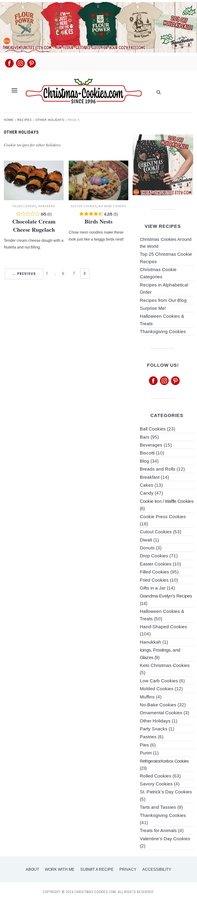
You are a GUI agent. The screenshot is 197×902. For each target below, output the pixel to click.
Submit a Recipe (97, 869)
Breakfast (150, 477)
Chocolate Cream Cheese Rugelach (33, 225)
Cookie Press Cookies (163, 516)
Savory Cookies (156, 783)
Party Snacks (153, 728)
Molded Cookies (156, 688)
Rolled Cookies (155, 775)
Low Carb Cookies (159, 680)
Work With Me (59, 869)
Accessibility (156, 869)
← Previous (24, 274)
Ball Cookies (153, 428)
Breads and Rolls (157, 469)
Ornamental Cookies (161, 712)
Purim (146, 752)
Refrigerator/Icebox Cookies (164, 761)
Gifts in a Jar (153, 588)
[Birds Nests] (99, 164)
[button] (14, 90)
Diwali (146, 539)
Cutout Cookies (156, 531)
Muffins (147, 696)
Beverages (151, 445)
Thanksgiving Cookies (163, 331)
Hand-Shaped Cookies (163, 626)
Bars (144, 437)
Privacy (127, 869)
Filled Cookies (24, 206)
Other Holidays (50, 120)
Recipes (24, 120)
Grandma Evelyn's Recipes (166, 595)
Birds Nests (98, 221)
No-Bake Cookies (112, 206)
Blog (144, 461)
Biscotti (147, 452)
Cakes (146, 485)
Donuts (147, 547)
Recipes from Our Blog (163, 300)
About (32, 869)
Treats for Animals (158, 830)
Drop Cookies (154, 555)
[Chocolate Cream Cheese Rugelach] (34, 164)
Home (8, 120)
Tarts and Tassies (158, 807)
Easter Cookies (84, 206)
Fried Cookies (154, 580)
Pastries (148, 736)
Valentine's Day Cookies (165, 838)
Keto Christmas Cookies (165, 665)
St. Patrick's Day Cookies (166, 791)
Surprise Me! (153, 308)
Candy (147, 493)
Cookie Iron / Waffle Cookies (166, 501)
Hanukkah (46, 206)
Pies (144, 744)
